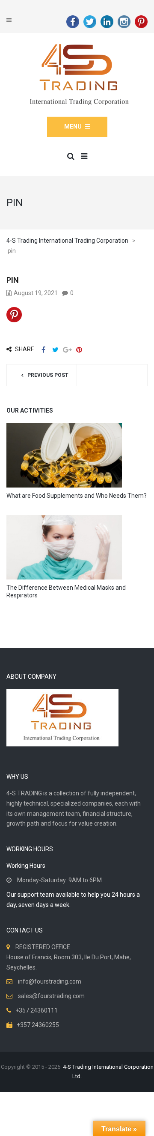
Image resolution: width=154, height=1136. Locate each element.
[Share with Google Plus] (67, 350)
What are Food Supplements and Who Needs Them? (76, 495)
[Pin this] (79, 350)
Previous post (47, 375)
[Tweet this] (55, 350)
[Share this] (43, 350)
